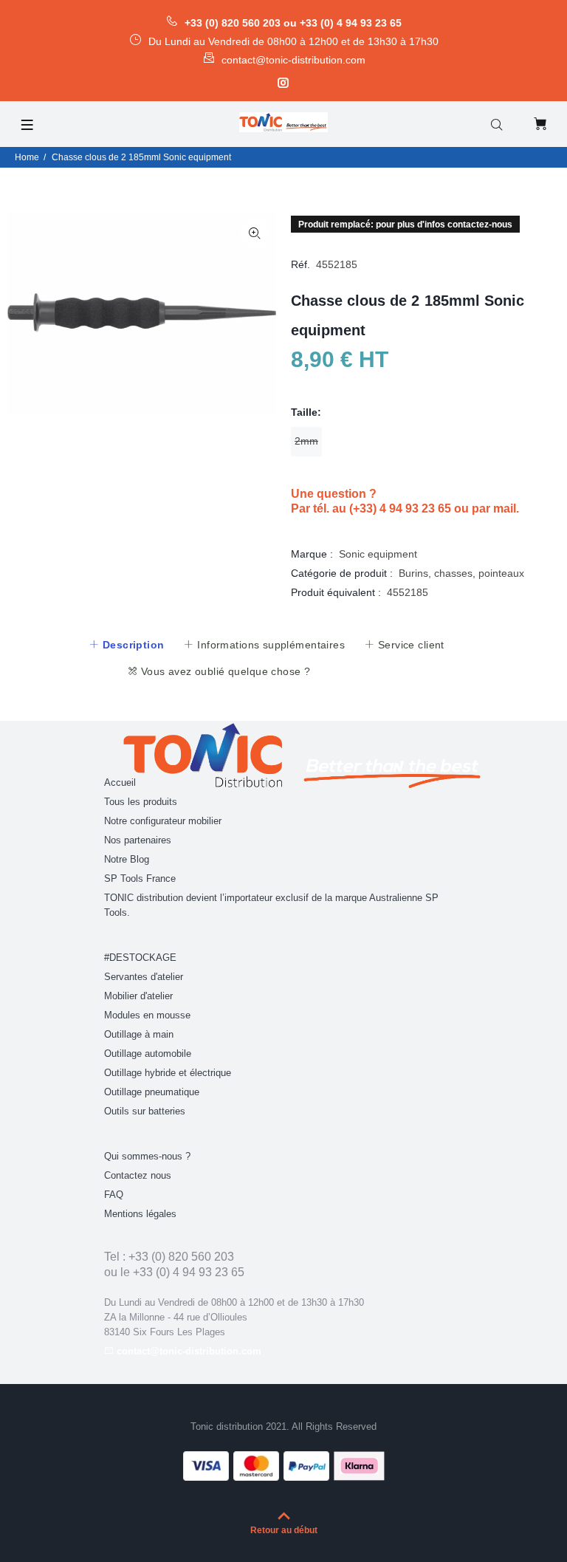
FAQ (113, 1194)
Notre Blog (126, 859)
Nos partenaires (137, 840)
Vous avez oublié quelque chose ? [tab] (223, 671)
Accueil (120, 782)
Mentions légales (140, 1213)
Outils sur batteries (144, 1111)
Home (27, 157)
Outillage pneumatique (151, 1091)
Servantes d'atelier (143, 976)
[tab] (126, 644)
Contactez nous (137, 1175)
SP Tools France (140, 878)
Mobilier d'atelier (138, 995)
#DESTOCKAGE (140, 957)
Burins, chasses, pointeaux (461, 573)
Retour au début (283, 1530)
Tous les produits (140, 801)
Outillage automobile (147, 1053)
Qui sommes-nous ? (147, 1156)
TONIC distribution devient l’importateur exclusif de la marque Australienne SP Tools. (271, 905)
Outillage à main (138, 1034)
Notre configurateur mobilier (162, 820)
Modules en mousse (147, 1015)
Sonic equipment (378, 554)
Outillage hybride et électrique (167, 1072)
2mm (306, 441)
